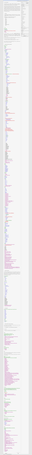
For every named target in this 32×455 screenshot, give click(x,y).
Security (21, 20)
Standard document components (8, 14)
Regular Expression (7, 24)
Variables (22, 10)
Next (18, 453)
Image (6, 21)
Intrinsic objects (6, 17)
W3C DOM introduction (23, 22)
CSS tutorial (22, 31)
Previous (6, 453)
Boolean (6, 19)
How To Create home (22, 4)
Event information (22, 17)
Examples (22, 7)
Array (5, 18)
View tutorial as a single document (23, 28)
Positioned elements (7, 15)
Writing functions (22, 12)
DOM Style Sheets (22, 25)
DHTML (21, 15)
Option (6, 23)
